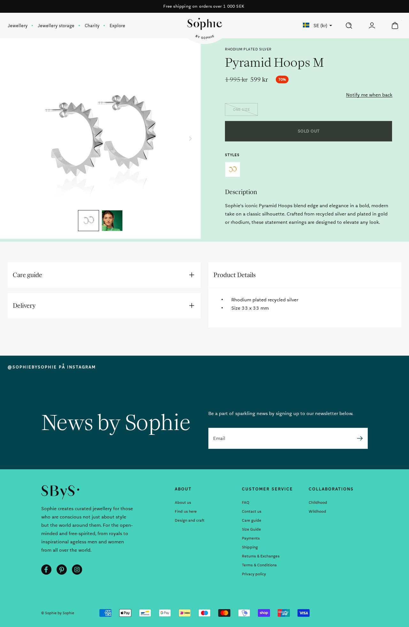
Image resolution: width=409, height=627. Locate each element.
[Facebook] (46, 569)
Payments (251, 538)
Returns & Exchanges (261, 556)
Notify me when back (369, 95)
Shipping (250, 547)
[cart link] (395, 25)
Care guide (251, 520)
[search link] (349, 25)
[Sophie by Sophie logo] (205, 28)
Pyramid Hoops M (232, 169)
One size (241, 109)
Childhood (318, 502)
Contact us (251, 511)
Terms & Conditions (259, 565)
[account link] (372, 25)
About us (183, 502)
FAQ (245, 502)
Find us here (186, 511)
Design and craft (189, 520)
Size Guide (251, 529)
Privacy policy (254, 574)
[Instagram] (77, 569)
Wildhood (317, 511)
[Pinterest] (62, 569)
